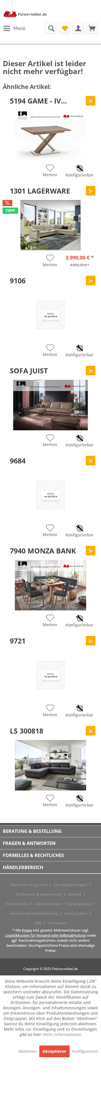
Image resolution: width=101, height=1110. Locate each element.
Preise (27, 930)
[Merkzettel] (64, 28)
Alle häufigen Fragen (70, 884)
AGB (38, 922)
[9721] (50, 675)
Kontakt (74, 894)
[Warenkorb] (92, 28)
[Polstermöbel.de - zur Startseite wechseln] (26, 15)
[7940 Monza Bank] (50, 585)
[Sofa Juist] (50, 405)
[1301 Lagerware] (50, 225)
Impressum (57, 922)
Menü (19, 28)
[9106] (50, 315)
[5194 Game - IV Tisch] (50, 135)
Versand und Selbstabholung (34, 913)
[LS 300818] (50, 765)
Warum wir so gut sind (28, 884)
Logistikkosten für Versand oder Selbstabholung (45, 935)
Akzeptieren (54, 1051)
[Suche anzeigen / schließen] (50, 28)
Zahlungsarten (79, 903)
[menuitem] (14, 28)
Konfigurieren (75, 913)
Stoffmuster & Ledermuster (38, 894)
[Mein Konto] (78, 28)
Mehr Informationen (62, 1034)
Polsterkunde (17, 903)
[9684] (50, 495)
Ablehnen (28, 1051)
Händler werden (47, 903)
